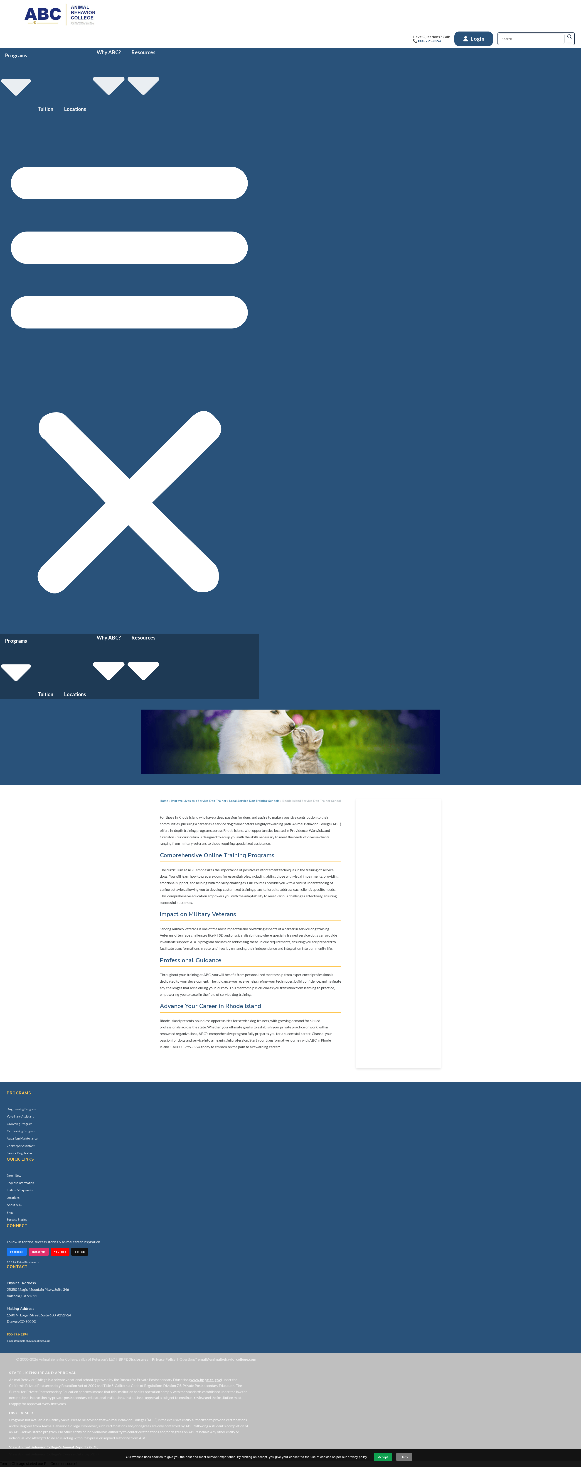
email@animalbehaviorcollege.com (28, 1341)
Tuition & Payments (20, 1190)
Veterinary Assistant (20, 1116)
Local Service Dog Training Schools (254, 801)
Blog (10, 1212)
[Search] (569, 36)
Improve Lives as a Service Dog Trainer (198, 801)
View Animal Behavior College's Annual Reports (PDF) (53, 1447)
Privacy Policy (164, 1359)
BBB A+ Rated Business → (23, 1262)
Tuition (45, 109)
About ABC (14, 1205)
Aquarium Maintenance (22, 1138)
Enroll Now (14, 1175)
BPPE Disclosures (133, 1359)
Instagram (38, 1251)
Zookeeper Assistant (20, 1146)
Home (164, 801)
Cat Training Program (21, 1131)
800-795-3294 (17, 1334)
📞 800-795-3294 (427, 41)
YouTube (60, 1251)
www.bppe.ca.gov (205, 1379)
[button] (129, 373)
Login (477, 38)
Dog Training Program (21, 1109)
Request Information (20, 1183)
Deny (404, 1457)
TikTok (80, 1251)
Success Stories (17, 1219)
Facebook (16, 1251)
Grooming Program (19, 1124)
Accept (383, 1457)
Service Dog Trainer (20, 1153)
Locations (75, 109)
